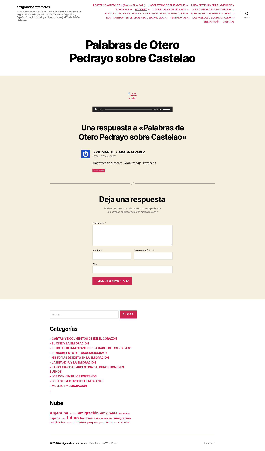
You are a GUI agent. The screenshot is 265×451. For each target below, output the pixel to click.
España (55, 418)
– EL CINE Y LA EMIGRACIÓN (69, 343)
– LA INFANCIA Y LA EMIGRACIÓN (73, 362)
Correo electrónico (144, 250)
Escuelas (124, 413)
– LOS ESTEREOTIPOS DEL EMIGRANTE (76, 381)
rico (115, 423)
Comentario (99, 223)
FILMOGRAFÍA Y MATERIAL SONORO (211, 13)
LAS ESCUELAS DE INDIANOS (169, 9)
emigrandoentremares (33, 7)
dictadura (73, 414)
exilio (63, 419)
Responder (98, 171)
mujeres (80, 422)
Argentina (59, 413)
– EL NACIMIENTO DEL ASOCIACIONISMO (78, 353)
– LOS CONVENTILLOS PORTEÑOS (73, 376)
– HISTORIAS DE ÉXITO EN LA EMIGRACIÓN (79, 357)
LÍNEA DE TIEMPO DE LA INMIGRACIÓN (212, 5)
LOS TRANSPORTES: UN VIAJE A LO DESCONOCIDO (135, 17)
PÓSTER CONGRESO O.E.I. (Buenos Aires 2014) (119, 5)
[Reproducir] (96, 109)
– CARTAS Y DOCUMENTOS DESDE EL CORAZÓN (83, 338)
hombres (86, 418)
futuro (73, 417)
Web (94, 264)
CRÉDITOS (228, 21)
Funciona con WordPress (103, 443)
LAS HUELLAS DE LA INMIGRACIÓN (211, 17)
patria (101, 423)
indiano (98, 418)
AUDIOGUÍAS (122, 9)
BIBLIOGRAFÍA (211, 21)
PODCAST (141, 9)
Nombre (97, 250)
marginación (57, 422)
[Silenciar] (161, 109)
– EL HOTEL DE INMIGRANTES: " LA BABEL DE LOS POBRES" (90, 348)
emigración (88, 413)
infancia (108, 418)
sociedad (124, 422)
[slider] (167, 109)
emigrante (108, 413)
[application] (132, 109)
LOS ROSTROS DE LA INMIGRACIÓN (211, 9)
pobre (108, 422)
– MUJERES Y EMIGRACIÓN (68, 386)
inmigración (122, 418)
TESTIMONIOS (178, 17)
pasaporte (92, 422)
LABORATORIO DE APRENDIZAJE (167, 5)
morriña (69, 423)
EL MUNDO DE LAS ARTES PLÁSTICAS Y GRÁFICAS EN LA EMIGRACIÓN (145, 13)
